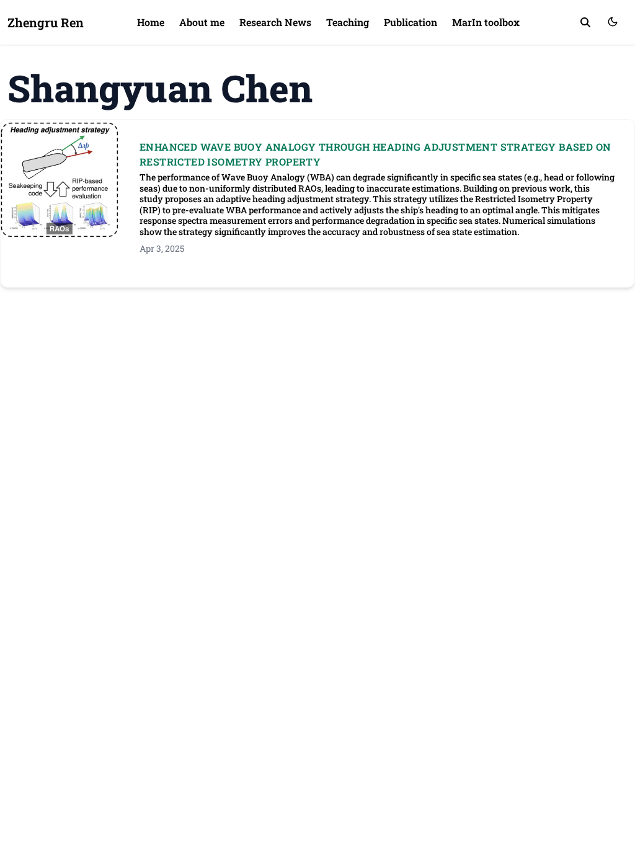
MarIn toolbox (486, 22)
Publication (410, 22)
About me (201, 22)
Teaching (347, 22)
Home (150, 22)
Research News (275, 22)
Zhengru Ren (45, 22)
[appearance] (612, 21)
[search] (585, 22)
